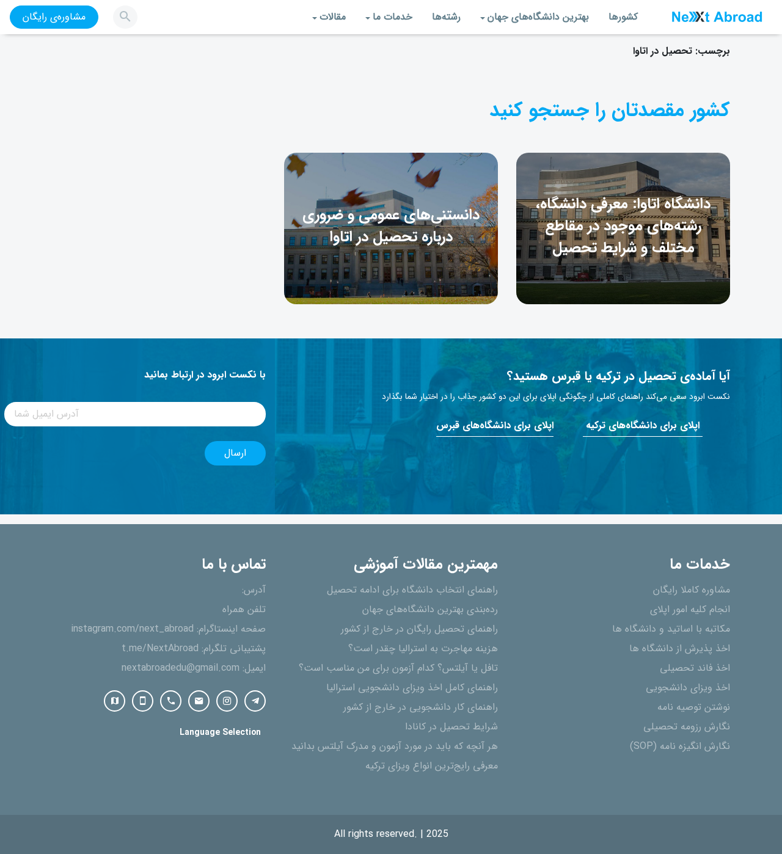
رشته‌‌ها (446, 17)
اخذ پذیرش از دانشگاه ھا (679, 649)
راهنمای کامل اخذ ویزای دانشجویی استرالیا (412, 688)
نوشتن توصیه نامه (693, 707)
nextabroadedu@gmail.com (180, 668)
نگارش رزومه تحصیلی (686, 727)
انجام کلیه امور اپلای (690, 610)
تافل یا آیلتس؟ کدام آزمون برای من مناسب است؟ (398, 668)
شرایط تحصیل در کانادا (451, 727)
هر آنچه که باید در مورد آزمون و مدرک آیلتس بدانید (394, 746)
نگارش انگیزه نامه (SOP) (680, 746)
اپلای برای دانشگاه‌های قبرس (495, 426)
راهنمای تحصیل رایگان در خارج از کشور (419, 629)
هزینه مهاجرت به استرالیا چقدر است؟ (423, 649)
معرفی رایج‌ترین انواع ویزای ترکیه (431, 766)
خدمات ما (392, 17)
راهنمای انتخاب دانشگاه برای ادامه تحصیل (412, 590)
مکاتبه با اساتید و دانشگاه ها (671, 629)
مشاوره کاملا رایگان (691, 590)
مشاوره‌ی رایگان (54, 17)
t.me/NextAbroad (160, 649)
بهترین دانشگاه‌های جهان (538, 17)
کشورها (623, 17)
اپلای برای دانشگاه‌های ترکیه (643, 426)
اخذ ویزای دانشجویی (688, 688)
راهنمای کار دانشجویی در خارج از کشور (420, 707)
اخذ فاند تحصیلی (695, 668)
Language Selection (220, 733)
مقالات (333, 17)
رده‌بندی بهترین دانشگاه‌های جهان (430, 610)
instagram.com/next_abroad (132, 629)
